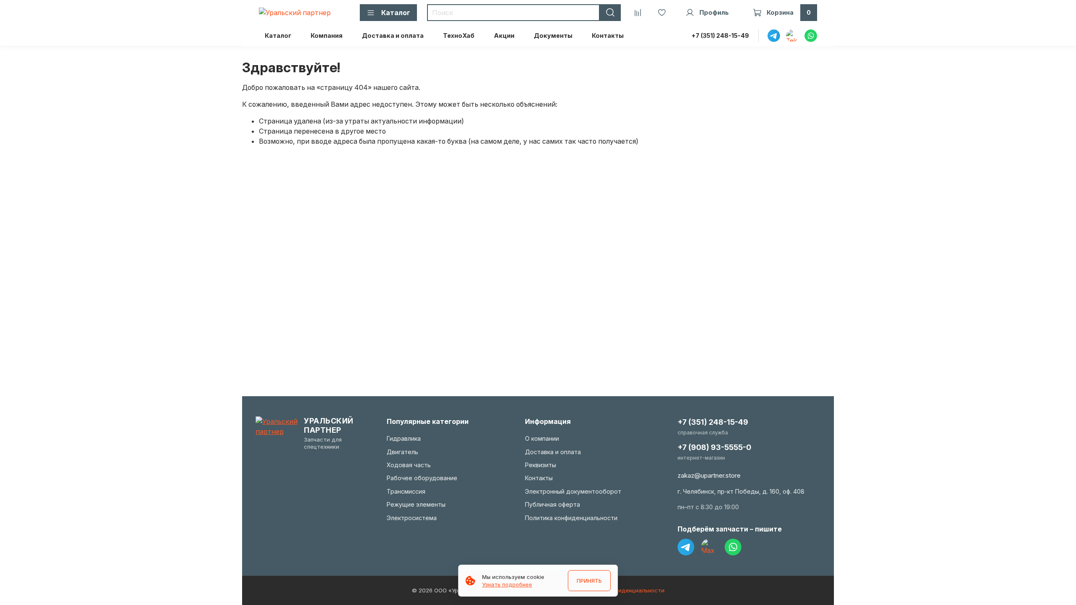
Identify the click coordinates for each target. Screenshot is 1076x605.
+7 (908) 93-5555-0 (714, 447)
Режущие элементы (416, 504)
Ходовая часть (409, 464)
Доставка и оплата (393, 35)
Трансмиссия (406, 491)
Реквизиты (540, 464)
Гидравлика (404, 438)
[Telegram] (686, 547)
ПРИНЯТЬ (589, 580)
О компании (542, 438)
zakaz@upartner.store (709, 475)
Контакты (608, 35)
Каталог (278, 35)
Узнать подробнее (507, 584)
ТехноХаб (459, 35)
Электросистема (412, 517)
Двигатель (402, 451)
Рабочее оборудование (422, 477)
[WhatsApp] (733, 547)
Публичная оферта (552, 504)
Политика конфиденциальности (571, 517)
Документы (553, 35)
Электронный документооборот (573, 491)
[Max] (709, 547)
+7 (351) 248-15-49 (720, 35)
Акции (504, 35)
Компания (327, 35)
